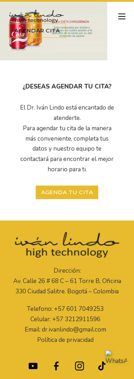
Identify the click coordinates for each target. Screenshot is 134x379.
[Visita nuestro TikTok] (102, 368)
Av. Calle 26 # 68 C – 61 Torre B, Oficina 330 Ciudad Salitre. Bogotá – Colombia (67, 286)
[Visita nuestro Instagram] (79, 368)
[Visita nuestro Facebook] (56, 368)
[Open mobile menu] (121, 16)
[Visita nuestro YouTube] (33, 368)
